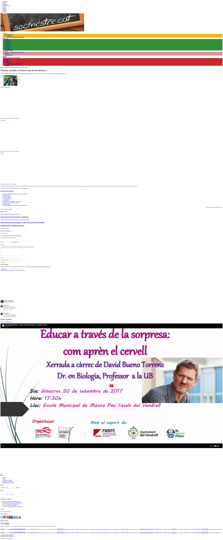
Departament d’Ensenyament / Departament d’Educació (100, 529)
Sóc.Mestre (4, 81)
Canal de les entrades (7, 480)
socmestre (218, 529)
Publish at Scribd (3, 118)
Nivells (4, 9)
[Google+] (2, 235)
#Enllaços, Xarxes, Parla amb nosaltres (11, 57)
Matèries (5, 10)
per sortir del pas (9, 49)
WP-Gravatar (10, 538)
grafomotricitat (144, 529)
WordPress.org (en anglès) (8, 482)
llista (160, 529)
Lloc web (2, 262)
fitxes (127, 529)
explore (8, 118)
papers (199, 529)
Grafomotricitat (6, 5)
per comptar (8, 41)
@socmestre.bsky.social (10, 302)
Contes (4, 8)
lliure (162, 529)
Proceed (2, 244)
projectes (214, 529)
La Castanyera (6, 200)
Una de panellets (6, 204)
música (177, 529)
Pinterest (7, 61)
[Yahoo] (11, 235)
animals (53, 529)
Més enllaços (4, 269)
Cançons (5, 56)
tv (221, 529)
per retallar (7, 48)
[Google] (7, 235)
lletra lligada (156, 529)
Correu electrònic (4, 260)
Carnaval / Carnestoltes (71, 529)
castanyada (82, 529)
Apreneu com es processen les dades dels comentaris (38, 266)
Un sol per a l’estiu (7, 196)
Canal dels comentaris (7, 481)
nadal (180, 529)
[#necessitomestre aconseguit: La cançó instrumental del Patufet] (14, 219)
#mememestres (8, 55)
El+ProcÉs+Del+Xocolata (5, 87)
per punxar (7, 46)
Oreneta (6, 209)
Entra (4, 478)
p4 (196, 529)
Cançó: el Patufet (15, 504)
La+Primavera (3, 120)
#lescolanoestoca (9, 34)
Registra (4, 477)
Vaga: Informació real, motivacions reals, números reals (12, 270)
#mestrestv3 (7, 529)
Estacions (5, 4)
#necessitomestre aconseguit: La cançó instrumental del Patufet (22, 222)
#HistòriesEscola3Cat (8, 309)
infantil (151, 529)
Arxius (1, 511)
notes (185, 529)
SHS (1, 473)
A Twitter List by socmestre (6, 322)
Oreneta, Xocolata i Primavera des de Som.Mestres (22, 73)
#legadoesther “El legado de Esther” (11, 202)
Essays (13, 118)
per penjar (7, 42)
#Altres (2, 529)
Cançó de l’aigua (6, 195)
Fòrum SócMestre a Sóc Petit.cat (14, 63)
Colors (4, 6)
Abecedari (5, 1)
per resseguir (8, 47)
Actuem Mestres (34, 529)
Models (4, 11)
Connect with (3, 233)
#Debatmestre (8, 62)
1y (14, 306)
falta (120, 529)
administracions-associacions (47, 529)
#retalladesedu (8, 35)
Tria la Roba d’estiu (7, 197)
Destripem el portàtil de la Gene (14, 501)
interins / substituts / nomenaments (15, 37)
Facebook (7, 65)
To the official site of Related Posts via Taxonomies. (214, 207)
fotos (129, 529)
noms (183, 529)
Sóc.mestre (9, 301)
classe (89, 529)
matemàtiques (167, 529)
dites (112, 529)
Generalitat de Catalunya (134, 529)
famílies (123, 529)
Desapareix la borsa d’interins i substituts (14, 217)
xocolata (10, 209)
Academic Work (16, 118)
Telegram (7, 58)
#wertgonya (27, 529)
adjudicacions (40, 529)
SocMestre (2, 73)
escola (118, 529)
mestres (2, 209)
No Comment (63, 73)
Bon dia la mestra (6, 199)
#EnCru (6, 53)
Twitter (7, 60)
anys (56, 529)
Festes (4, 2)
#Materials (5, 38)
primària (210, 529)
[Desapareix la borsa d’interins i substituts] (10, 214)
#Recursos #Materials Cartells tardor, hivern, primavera (15, 193)
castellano (7, 39)
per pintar (7, 43)
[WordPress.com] (17, 235)
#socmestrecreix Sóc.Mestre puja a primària (12, 201)
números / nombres (191, 529)
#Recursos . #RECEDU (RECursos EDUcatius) (14, 52)
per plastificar (8, 44)
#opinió (4, 33)
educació (115, 529)
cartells (77, 529)
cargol (65, 529)
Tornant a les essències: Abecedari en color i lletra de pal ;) (15, 205)
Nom (1, 257)
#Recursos (5, 51)
